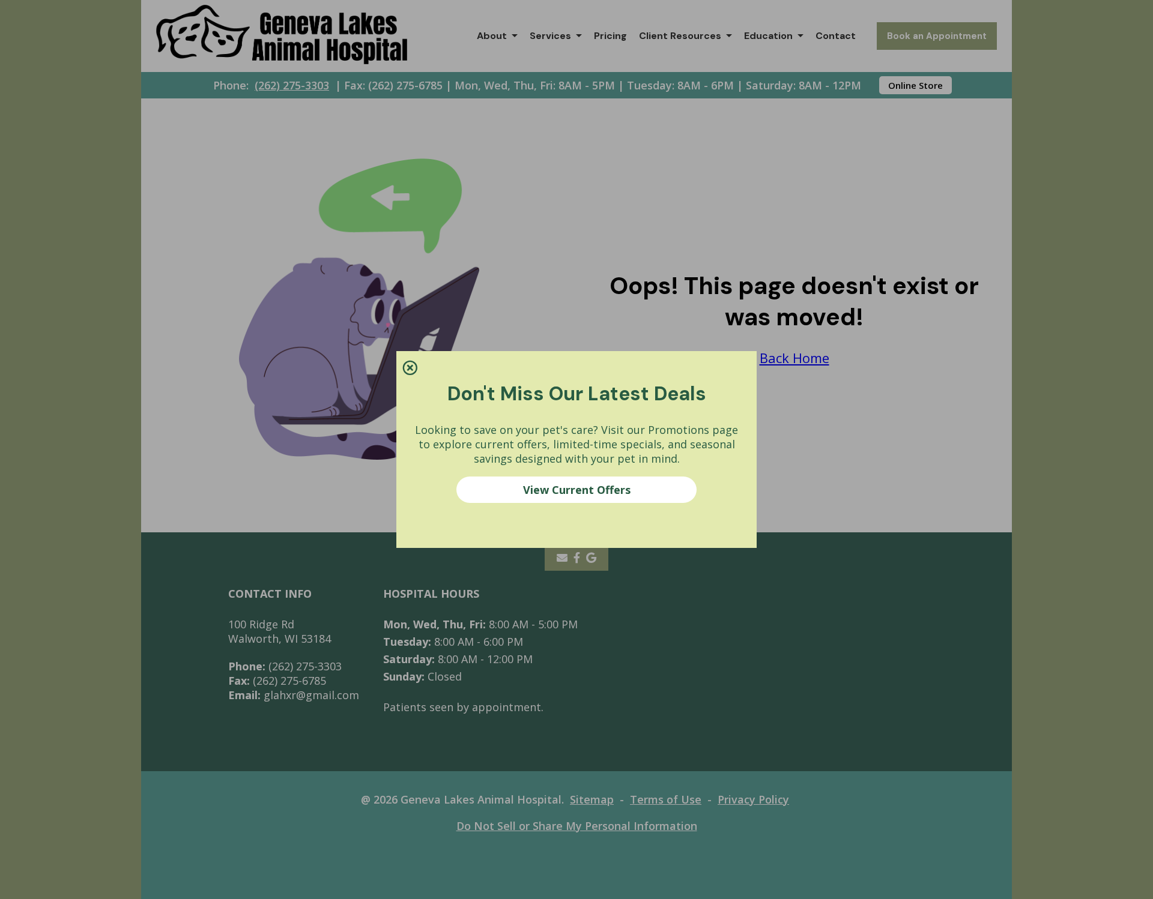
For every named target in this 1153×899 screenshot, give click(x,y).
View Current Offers (577, 490)
